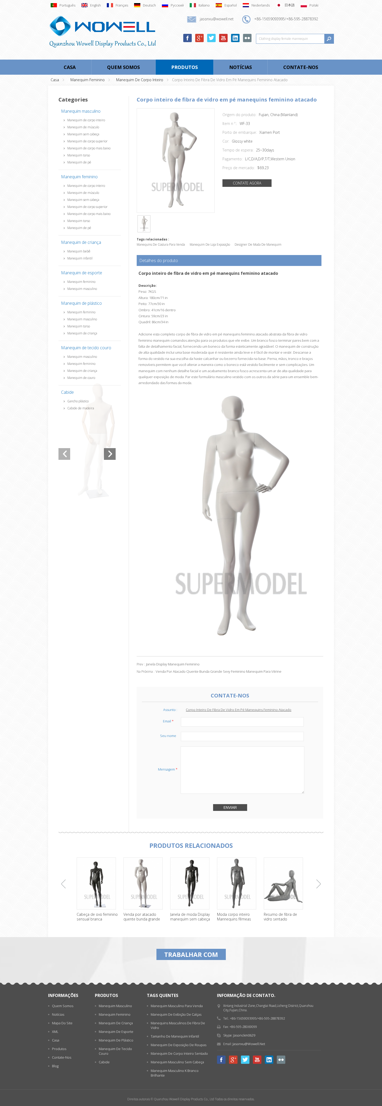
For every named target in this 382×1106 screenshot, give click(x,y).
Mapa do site (62, 1023)
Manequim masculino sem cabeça (177, 1062)
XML (55, 1031)
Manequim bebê (78, 251)
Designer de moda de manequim (258, 244)
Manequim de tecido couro (86, 348)
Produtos (184, 67)
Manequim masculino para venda (177, 1005)
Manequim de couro (81, 378)
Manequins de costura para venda (161, 244)
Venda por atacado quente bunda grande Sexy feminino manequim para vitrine (218, 671)
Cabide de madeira (80, 408)
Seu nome (168, 735)
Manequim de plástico (81, 303)
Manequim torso (78, 155)
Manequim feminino (87, 79)
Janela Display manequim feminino (173, 664)
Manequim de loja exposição (210, 244)
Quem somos (123, 67)
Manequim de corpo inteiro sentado (179, 1053)
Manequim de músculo (83, 127)
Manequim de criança (81, 242)
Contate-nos (300, 67)
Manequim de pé (79, 162)
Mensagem (167, 769)
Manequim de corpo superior (87, 141)
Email (168, 721)
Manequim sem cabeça (83, 134)
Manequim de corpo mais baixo (88, 148)
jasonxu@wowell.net (249, 1043)
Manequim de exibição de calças (176, 1014)
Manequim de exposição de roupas (178, 1045)
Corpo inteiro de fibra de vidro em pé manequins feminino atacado (238, 709)
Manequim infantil (80, 258)
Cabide (67, 392)
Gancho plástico (78, 401)
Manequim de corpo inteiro (139, 79)
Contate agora (247, 183)
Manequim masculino (81, 111)
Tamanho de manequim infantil (175, 1036)
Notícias (240, 67)
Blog (55, 1066)
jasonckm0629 (244, 1035)
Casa (70, 67)
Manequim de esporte (81, 273)
